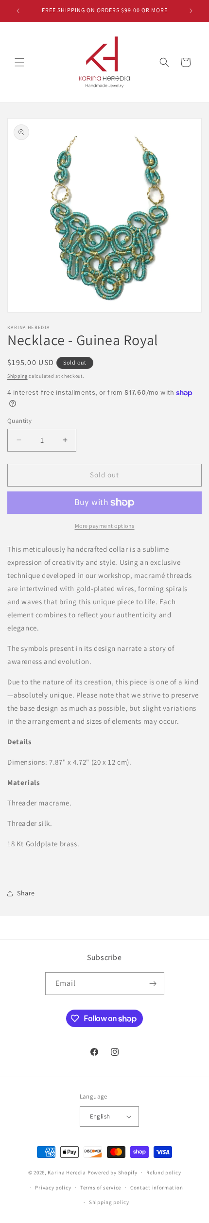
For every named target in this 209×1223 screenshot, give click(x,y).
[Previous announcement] (18, 10)
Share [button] (26, 893)
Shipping (17, 376)
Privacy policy (53, 1187)
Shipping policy (109, 1202)
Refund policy (163, 1172)
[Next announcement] (191, 10)
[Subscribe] (153, 983)
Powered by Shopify (112, 1172)
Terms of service (100, 1187)
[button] (19, 62)
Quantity (19, 421)
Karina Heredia (67, 1172)
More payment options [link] (105, 525)
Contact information (156, 1187)
